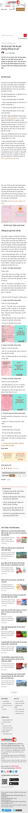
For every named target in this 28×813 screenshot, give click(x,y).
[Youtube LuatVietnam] (8, 772)
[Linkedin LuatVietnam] (16, 772)
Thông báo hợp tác (7, 733)
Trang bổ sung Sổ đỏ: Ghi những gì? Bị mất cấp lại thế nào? (13, 492)
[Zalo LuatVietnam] (5, 772)
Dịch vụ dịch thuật (19, 709)
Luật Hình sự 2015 (8, 806)
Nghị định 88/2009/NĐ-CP (11, 118)
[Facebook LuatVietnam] (2, 772)
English (21, 4)
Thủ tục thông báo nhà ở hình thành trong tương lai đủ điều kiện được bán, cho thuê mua (13, 676)
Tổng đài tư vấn (19, 713)
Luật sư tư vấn (21, 457)
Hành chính (4, 9)
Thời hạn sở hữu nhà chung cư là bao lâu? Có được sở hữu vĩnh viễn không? (14, 612)
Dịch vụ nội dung (19, 711)
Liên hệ (4, 709)
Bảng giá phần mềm (8, 720)
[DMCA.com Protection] (17, 811)
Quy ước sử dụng (7, 725)
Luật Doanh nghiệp (16, 805)
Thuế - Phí (12, 9)
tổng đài (9, 457)
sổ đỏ (8, 479)
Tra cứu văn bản (19, 701)
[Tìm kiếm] (25, 35)
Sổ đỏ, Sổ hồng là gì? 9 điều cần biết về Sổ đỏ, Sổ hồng (13, 503)
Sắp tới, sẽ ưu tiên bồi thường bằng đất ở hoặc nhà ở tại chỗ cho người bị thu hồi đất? (14, 533)
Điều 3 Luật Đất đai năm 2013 (9, 158)
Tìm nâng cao (23, 38)
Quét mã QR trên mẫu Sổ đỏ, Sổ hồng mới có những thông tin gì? (13, 509)
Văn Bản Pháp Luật (6, 805)
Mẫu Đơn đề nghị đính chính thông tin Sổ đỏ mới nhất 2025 (14, 498)
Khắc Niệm (12, 53)
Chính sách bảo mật (8, 728)
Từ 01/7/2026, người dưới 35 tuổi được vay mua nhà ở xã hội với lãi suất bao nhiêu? (12, 659)
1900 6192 (8, 454)
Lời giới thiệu (6, 701)
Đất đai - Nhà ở (21, 9)
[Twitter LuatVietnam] (13, 772)
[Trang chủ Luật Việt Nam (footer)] (14, 739)
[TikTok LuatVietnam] (11, 772)
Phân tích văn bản (19, 703)
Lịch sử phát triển (7, 703)
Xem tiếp (14, 692)
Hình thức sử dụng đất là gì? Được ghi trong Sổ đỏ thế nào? (14, 514)
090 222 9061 (21, 454)
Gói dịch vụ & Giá (14, 5)
